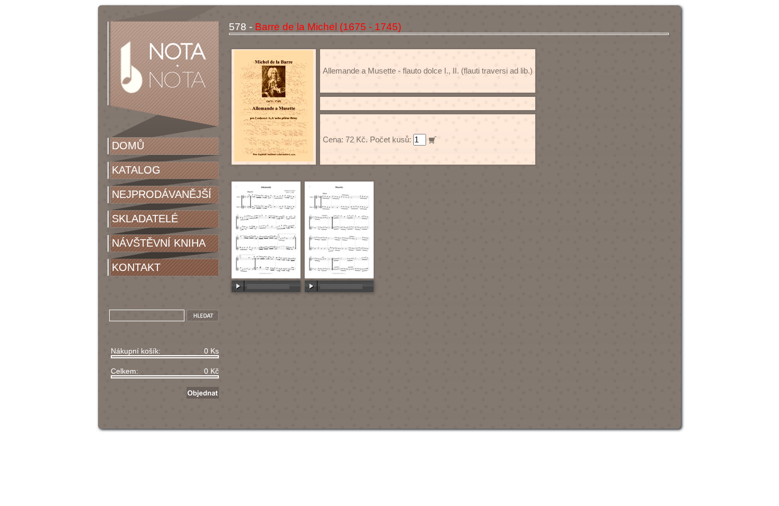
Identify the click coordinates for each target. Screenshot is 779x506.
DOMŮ (128, 145)
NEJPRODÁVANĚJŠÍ (161, 194)
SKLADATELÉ (145, 218)
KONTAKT (136, 267)
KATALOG (136, 170)
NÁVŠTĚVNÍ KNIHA (159, 243)
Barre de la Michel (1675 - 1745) (328, 26)
